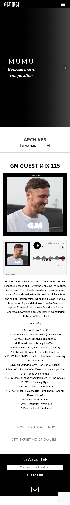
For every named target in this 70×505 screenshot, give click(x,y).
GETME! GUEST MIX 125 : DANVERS (34, 439)
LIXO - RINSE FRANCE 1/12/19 (36, 427)
